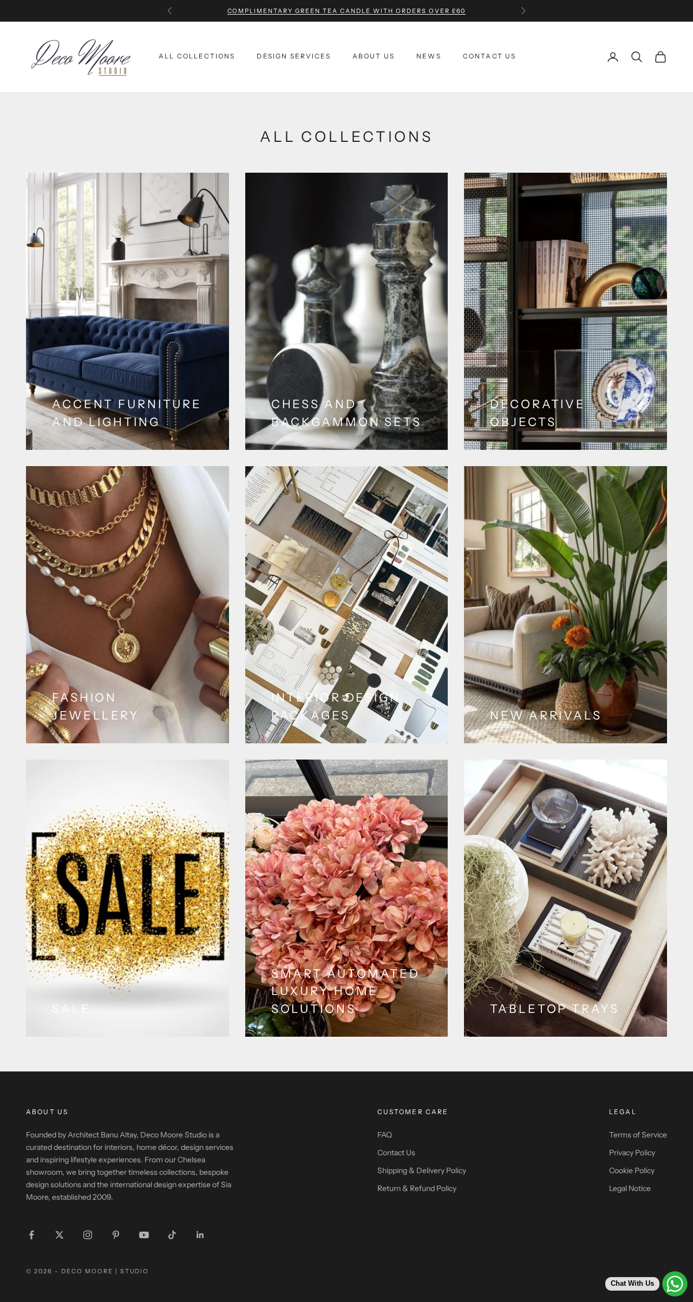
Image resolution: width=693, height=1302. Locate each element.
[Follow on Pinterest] (115, 1234)
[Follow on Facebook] (31, 1234)
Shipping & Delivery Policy (421, 1170)
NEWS (428, 57)
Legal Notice (630, 1188)
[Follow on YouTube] (144, 1234)
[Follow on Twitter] (59, 1234)
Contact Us (490, 57)
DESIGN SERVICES (293, 57)
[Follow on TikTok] (172, 1234)
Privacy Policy (632, 1152)
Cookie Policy (632, 1170)
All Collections (197, 57)
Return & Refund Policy (416, 1188)
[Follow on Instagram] (87, 1234)
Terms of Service (638, 1135)
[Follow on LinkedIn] (200, 1234)
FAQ (384, 1135)
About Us (373, 57)
